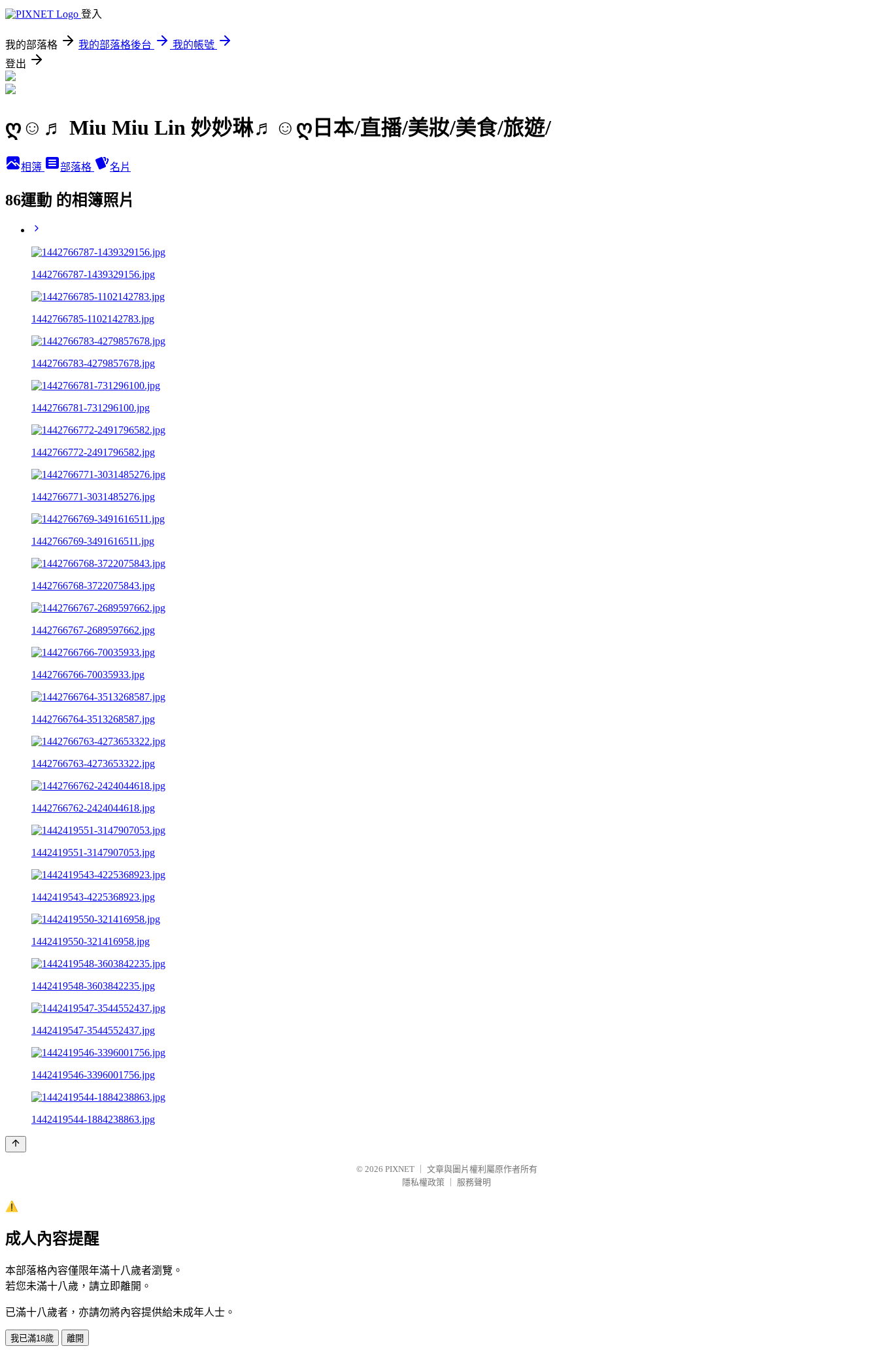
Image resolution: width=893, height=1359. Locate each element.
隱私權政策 (423, 1182)
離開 (75, 1338)
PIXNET (399, 1169)
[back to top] (15, 1144)
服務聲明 (474, 1182)
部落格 (77, 167)
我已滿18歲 (32, 1338)
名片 (120, 167)
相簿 (32, 167)
